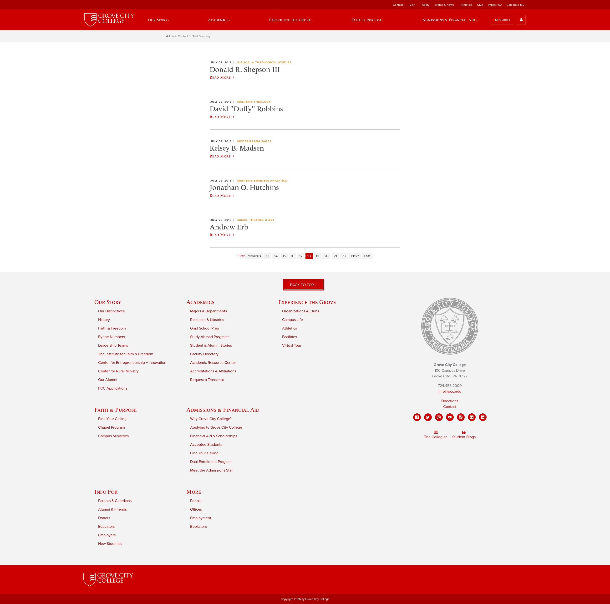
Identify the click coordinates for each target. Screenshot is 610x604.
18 (309, 256)
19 (317, 256)
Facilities (289, 337)
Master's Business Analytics (262, 180)
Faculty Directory (204, 354)
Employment (200, 518)
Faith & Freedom (112, 328)
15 (284, 256)
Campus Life (292, 319)
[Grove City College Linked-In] (483, 417)
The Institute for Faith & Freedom (125, 354)
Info (171, 36)
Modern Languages (254, 141)
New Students (110, 543)
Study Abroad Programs (209, 337)
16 (292, 256)
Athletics (466, 4)
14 (276, 256)
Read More (220, 77)
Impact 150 (495, 4)
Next (355, 256)
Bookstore (198, 526)
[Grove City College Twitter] (428, 417)
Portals (195, 500)
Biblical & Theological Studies (264, 62)
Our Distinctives (111, 311)
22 (344, 256)
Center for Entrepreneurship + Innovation (132, 362)
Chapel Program (111, 427)
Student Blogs (464, 437)
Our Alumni (107, 379)
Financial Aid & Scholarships (213, 436)
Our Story (107, 302)
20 (326, 256)
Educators (106, 526)
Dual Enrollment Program (211, 461)
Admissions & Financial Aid (222, 409)
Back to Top (302, 285)
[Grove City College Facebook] (417, 417)
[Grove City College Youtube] (450, 417)
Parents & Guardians (115, 500)
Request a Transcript (207, 379)
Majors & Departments (208, 311)
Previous (254, 256)
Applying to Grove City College (216, 427)
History (104, 319)
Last (367, 256)
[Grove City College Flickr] (472, 417)
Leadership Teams (113, 345)
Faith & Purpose (115, 409)
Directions (449, 401)
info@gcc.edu (449, 391)
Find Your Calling (112, 418)
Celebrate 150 (515, 4)
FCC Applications (112, 388)
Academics (200, 302)
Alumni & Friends (112, 509)
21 (335, 256)
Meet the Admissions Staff (212, 470)
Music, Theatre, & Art (255, 220)
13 (267, 256)
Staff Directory (201, 36)
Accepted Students (206, 444)
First (241, 256)
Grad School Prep (204, 328)
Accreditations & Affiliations (213, 371)
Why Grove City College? (211, 418)
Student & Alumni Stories (211, 345)
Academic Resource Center (213, 362)
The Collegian (435, 437)
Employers (107, 535)
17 (300, 256)
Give (480, 4)
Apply (425, 4)
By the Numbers (111, 337)
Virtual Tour (291, 345)
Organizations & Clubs (300, 311)
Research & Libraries (207, 319)
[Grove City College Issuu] (461, 417)
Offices (196, 509)
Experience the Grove (307, 302)
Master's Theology (254, 101)
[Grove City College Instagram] (439, 417)
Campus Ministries (113, 436)
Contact (183, 36)
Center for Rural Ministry (118, 371)
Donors (104, 518)
